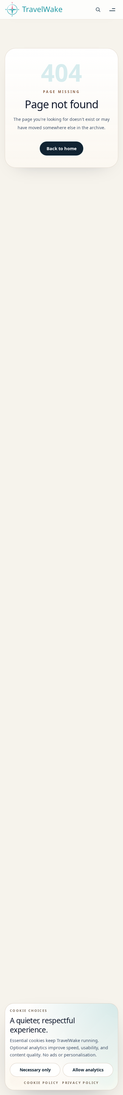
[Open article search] (98, 10)
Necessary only (35, 1070)
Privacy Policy (80, 1082)
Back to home (62, 148)
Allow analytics (88, 1070)
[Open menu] (112, 10)
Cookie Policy (41, 1082)
